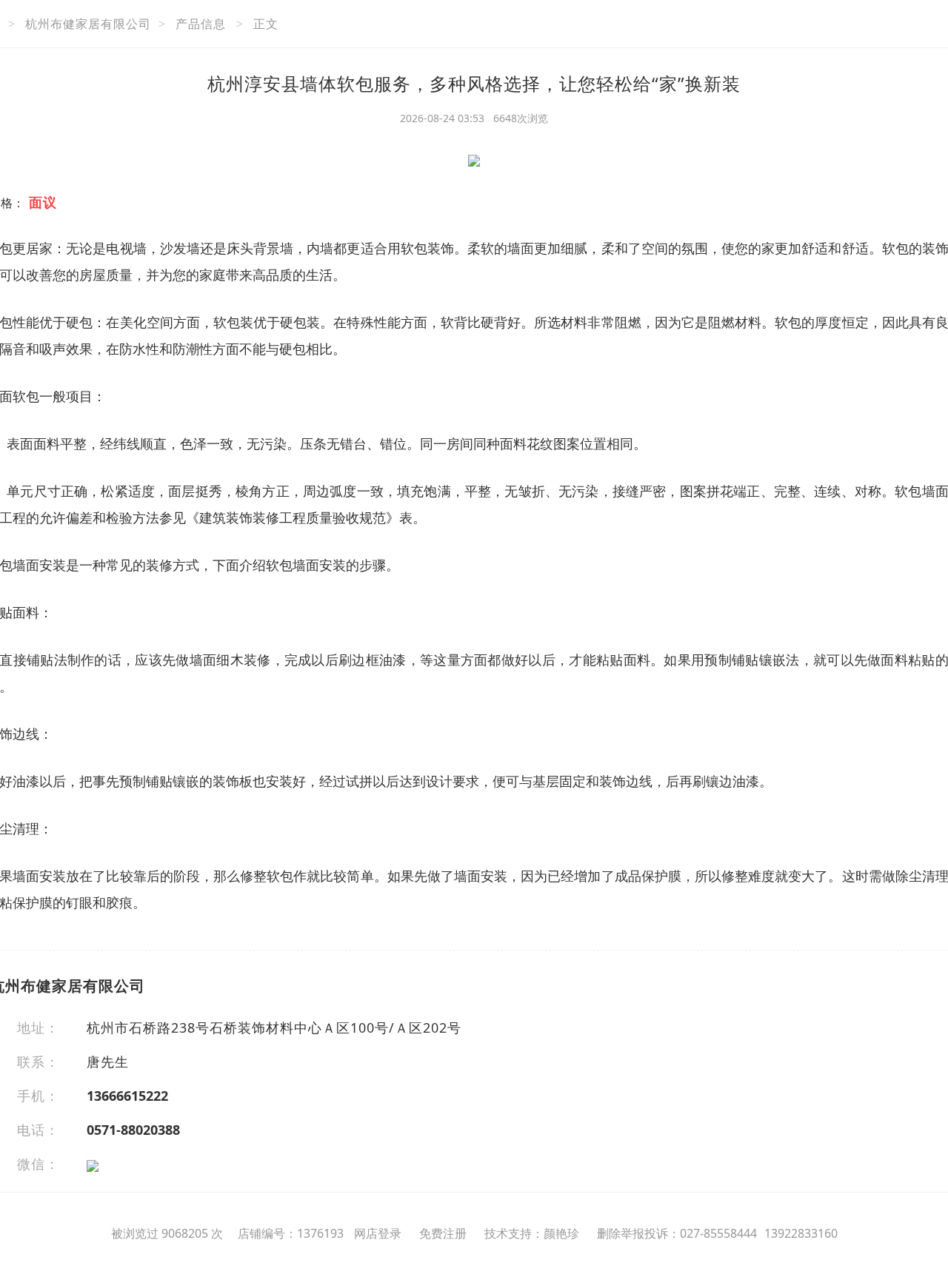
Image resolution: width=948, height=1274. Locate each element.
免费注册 (443, 1233)
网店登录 (377, 1233)
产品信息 (201, 24)
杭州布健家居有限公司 (88, 24)
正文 (265, 24)
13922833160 (801, 1233)
